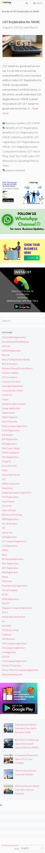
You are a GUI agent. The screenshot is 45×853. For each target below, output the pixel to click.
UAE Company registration (14, 643)
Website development (12, 674)
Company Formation (11, 381)
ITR (3, 528)
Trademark (7, 634)
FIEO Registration (10, 457)
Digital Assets (8, 412)
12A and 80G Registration (14, 337)
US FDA (5, 656)
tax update (6, 625)
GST (29, 123)
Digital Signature (10, 417)
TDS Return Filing (10, 630)
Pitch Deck (7, 581)
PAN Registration (10, 572)
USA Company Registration (14, 661)
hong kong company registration (16, 492)
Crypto (5, 399)
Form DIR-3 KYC (9, 466)
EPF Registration (10, 439)
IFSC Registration (10, 497)
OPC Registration (10, 568)
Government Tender (11, 474)
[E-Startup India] (6, 3)
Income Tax (7, 506)
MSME (36, 123)
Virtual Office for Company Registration (20, 670)
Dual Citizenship (9, 421)
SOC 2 (5, 612)
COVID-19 (7, 395)
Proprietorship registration (14, 585)
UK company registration (13, 647)
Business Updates (16, 123)
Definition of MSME (22, 137)
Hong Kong (7, 488)
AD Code (6, 346)
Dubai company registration (14, 426)
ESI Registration (9, 443)
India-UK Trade (9, 510)
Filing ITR (6, 461)
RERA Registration (10, 599)
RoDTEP (6, 603)
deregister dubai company (14, 404)
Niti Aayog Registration (13, 559)
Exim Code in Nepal (11, 448)
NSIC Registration (10, 563)
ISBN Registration (10, 519)
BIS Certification (9, 364)
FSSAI (4, 470)
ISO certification (9, 523)
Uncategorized (9, 652)
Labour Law (7, 532)
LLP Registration (9, 546)
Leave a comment (15, 170)
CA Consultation (9, 377)
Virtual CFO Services (11, 665)
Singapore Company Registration (17, 608)
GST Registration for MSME (21, 22)
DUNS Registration (11, 430)
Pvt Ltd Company (9, 590)
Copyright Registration (12, 386)
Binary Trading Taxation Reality (16, 359)
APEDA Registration (11, 350)
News (4, 554)
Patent (5, 577)
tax (3, 621)
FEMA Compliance (10, 452)
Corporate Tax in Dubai (12, 390)
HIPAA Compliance (11, 483)
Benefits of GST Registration (22, 127)
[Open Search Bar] (27, 3)
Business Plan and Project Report (17, 368)
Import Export (8, 501)
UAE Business (8, 639)
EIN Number (7, 435)
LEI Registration (9, 537)
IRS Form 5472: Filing (12, 514)
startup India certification (13, 616)
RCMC (5, 594)
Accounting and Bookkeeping (15, 341)
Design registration (11, 408)
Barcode (6, 355)
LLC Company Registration (14, 541)
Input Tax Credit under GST (24, 156)
